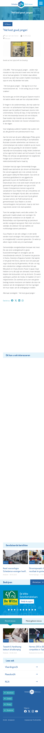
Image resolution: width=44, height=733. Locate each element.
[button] (8, 610)
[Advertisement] (22, 329)
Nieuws (8, 24)
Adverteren (9, 693)
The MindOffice (37, 720)
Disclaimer (9, 710)
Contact (8, 699)
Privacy (8, 704)
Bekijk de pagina (27, 601)
